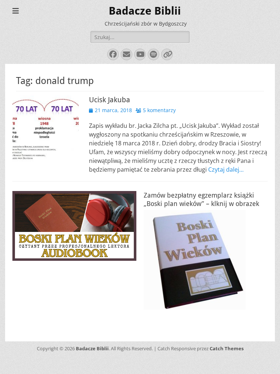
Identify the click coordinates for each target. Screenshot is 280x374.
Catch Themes (227, 348)
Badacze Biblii (145, 10)
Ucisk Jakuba (109, 99)
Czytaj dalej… (226, 169)
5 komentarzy (159, 110)
